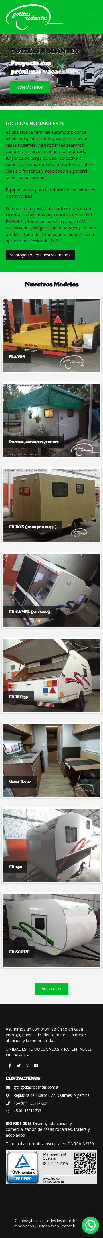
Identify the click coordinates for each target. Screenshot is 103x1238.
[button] (46, 105)
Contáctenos (30, 87)
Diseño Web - (56, 1226)
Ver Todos (51, 989)
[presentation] (8, 72)
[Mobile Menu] (92, 17)
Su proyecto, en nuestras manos (40, 255)
